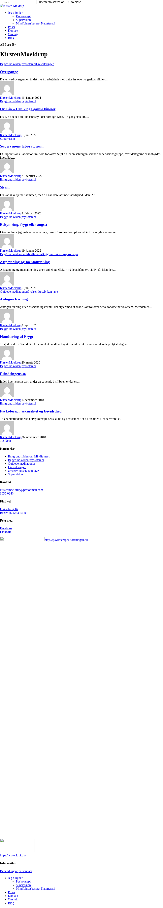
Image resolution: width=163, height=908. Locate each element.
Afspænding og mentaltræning (25, 262)
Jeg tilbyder (15, 12)
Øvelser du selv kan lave (42, 291)
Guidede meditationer (13, 291)
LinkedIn (6, 532)
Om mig (13, 34)
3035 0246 (7, 493)
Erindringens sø (13, 374)
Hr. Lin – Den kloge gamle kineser (27, 109)
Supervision (23, 20)
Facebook (6, 528)
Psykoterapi (23, 16)
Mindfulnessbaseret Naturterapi (35, 23)
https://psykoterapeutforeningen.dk (66, 539)
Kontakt (13, 30)
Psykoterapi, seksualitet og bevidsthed (31, 411)
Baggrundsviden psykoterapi (18, 64)
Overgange (9, 72)
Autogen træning (14, 299)
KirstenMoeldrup (10, 97)
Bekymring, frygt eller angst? (24, 224)
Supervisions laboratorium (22, 146)
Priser (11, 27)
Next (8, 440)
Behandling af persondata (16, 871)
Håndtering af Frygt (16, 336)
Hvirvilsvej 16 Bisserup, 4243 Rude (13, 510)
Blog (11, 37)
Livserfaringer (45, 64)
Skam (5, 187)
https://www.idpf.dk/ (13, 855)
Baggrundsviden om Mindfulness (21, 254)
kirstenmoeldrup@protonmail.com (21, 490)
